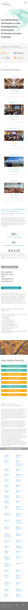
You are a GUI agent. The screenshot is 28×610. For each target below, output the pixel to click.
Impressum (10, 604)
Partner (9, 237)
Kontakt (16, 604)
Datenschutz (3, 604)
